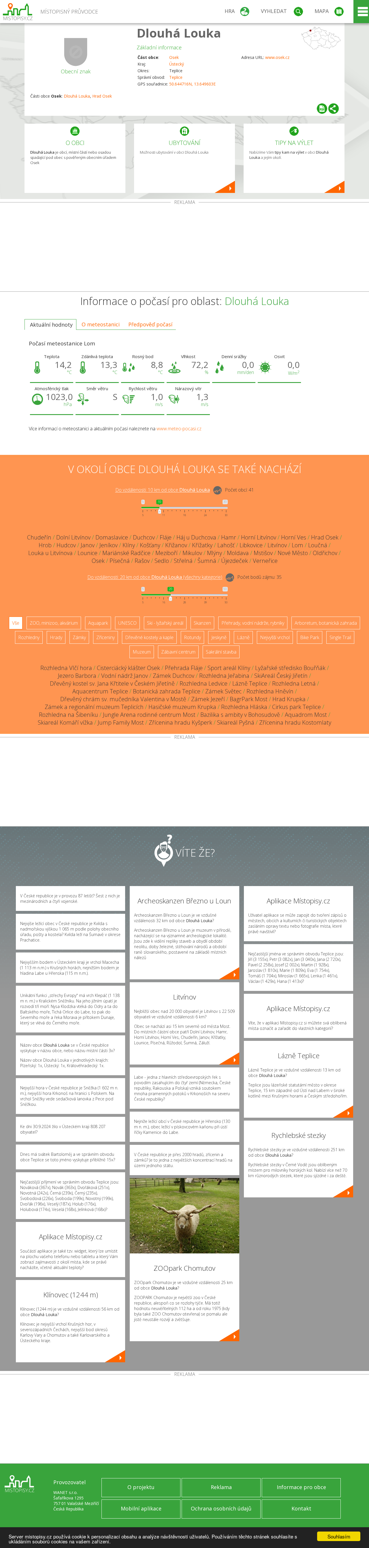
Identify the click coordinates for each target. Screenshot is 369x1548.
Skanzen (202, 623)
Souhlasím (338, 1536)
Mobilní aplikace (141, 1508)
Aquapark (98, 623)
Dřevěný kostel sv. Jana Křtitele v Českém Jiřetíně (112, 683)
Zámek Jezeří (208, 699)
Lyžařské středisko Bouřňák (290, 668)
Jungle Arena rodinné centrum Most (149, 715)
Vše (15, 623)
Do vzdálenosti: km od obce (162, 490)
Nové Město (293, 553)
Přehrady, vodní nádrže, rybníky (252, 623)
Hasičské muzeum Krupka (182, 707)
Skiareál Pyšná (235, 722)
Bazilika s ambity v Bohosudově (240, 715)
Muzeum (142, 652)
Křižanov (176, 545)
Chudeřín (39, 537)
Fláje (166, 537)
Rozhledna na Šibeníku (68, 715)
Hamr (228, 537)
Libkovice (251, 545)
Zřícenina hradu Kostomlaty (295, 722)
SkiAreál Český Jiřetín (281, 676)
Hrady (56, 637)
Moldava (238, 553)
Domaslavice (111, 537)
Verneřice (265, 561)
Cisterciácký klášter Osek (128, 668)
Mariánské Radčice (126, 553)
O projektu (141, 1487)
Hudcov (66, 545)
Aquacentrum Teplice (100, 691)
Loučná (317, 545)
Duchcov (144, 537)
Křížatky (202, 545)
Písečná (120, 561)
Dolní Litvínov (73, 537)
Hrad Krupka (289, 699)
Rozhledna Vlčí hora (66, 668)
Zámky (79, 637)
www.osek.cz (277, 57)
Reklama (221, 1487)
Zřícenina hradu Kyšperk (180, 722)
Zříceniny (105, 637)
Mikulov (192, 553)
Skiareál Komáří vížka (65, 722)
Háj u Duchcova (196, 537)
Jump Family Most (121, 722)
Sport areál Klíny (229, 668)
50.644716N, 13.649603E (192, 84)
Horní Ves (293, 537)
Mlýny (214, 553)
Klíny (129, 545)
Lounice (87, 553)
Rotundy (192, 637)
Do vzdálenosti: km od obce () (154, 577)
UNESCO (127, 623)
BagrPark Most (249, 699)
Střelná (183, 561)
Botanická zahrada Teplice (166, 691)
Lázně (243, 637)
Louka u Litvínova (50, 553)
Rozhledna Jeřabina (224, 676)
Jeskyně (219, 637)
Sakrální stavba (221, 652)
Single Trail (340, 637)
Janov (88, 545)
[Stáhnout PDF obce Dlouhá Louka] (322, 108)
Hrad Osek (102, 96)
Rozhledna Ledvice (203, 683)
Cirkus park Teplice (296, 707)
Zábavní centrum (178, 652)
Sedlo (162, 561)
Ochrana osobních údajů (221, 1508)
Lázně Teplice (249, 683)
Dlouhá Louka (179, 33)
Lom (297, 545)
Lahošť (226, 545)
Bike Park (309, 637)
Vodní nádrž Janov (124, 676)
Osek (174, 57)
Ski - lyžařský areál (165, 623)
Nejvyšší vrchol (275, 637)
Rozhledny (28, 637)
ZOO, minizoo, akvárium (54, 623)
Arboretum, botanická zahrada (326, 623)
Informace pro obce (301, 1487)
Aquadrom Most (306, 715)
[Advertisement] (184, 248)
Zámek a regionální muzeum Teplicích (94, 707)
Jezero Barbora (77, 676)
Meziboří (166, 553)
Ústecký (176, 64)
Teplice (175, 77)
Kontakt (301, 1508)
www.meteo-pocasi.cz (179, 428)
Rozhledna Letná (294, 683)
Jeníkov (108, 545)
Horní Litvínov (258, 537)
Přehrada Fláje (184, 668)
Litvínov (277, 545)
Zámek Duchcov (173, 676)
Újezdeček (234, 561)
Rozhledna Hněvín (269, 691)
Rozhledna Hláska (244, 707)
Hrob (45, 545)
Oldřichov (325, 553)
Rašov (142, 561)
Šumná (206, 561)
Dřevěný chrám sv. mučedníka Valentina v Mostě (123, 699)
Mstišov (263, 553)
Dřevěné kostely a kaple (149, 637)
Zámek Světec (223, 691)
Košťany (150, 545)
